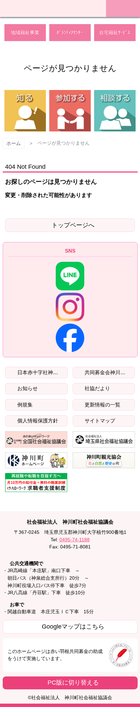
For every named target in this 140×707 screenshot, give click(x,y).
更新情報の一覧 (101, 404)
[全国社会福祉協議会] (36, 439)
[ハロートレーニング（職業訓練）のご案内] (36, 482)
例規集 (24, 404)
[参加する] (70, 110)
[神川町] (36, 460)
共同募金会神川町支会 (109, 372)
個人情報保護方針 (37, 420)
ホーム (13, 143)
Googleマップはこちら (73, 626)
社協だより (96, 388)
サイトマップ (99, 420)
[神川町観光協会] (104, 460)
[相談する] (115, 110)
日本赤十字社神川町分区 (42, 372)
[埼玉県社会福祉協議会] (104, 439)
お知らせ (27, 388)
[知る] (25, 110)
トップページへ (73, 225)
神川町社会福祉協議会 (49, 7)
